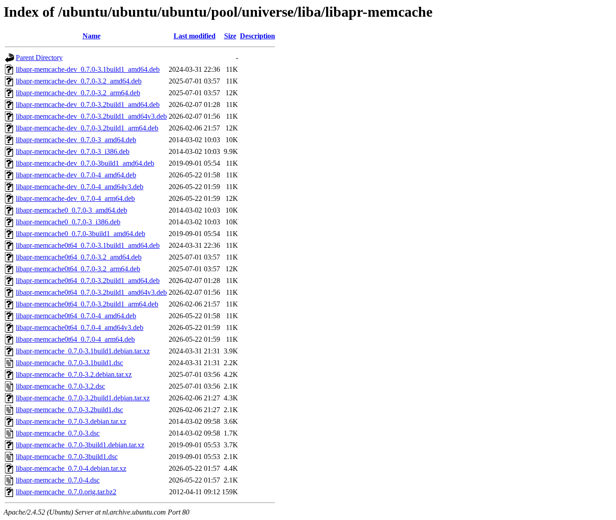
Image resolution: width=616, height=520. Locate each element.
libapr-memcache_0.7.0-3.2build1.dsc (69, 409)
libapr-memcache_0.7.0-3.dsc (58, 433)
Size (230, 36)
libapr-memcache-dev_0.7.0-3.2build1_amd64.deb (88, 104)
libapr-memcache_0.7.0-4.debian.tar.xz (71, 468)
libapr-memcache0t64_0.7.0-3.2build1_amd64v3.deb (91, 292)
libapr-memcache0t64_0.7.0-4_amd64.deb (76, 316)
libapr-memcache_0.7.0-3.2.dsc (60, 386)
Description (257, 36)
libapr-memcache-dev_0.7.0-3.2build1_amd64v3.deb (91, 116)
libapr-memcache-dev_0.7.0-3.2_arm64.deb (78, 93)
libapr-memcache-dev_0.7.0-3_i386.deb (72, 151)
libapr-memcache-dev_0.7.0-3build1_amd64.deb (85, 163)
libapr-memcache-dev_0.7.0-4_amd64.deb (76, 175)
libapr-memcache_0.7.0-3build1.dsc (67, 456)
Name (92, 36)
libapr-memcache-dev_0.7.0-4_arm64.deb (75, 198)
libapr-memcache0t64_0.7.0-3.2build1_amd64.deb (88, 280)
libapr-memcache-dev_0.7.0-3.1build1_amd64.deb (88, 69)
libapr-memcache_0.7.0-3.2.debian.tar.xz (74, 374)
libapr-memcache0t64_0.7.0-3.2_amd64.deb (79, 257)
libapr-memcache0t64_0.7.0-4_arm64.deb (75, 339)
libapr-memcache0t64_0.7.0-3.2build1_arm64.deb (87, 304)
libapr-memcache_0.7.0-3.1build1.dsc (69, 363)
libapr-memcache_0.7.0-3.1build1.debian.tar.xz (83, 351)
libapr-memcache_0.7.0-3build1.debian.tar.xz (80, 445)
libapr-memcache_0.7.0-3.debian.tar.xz (71, 421)
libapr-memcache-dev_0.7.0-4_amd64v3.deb (79, 186)
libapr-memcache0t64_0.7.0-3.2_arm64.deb (78, 269)
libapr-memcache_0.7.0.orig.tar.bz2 (66, 492)
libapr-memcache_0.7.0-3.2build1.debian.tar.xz (83, 398)
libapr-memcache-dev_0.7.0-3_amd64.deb (76, 140)
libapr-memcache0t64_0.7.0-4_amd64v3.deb (79, 327)
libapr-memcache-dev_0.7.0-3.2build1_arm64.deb (87, 128)
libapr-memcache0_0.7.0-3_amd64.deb (71, 210)
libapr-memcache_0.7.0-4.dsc (58, 480)
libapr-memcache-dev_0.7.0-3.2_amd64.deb (79, 81)
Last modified (195, 36)
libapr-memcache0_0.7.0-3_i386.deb (68, 222)
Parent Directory (39, 57)
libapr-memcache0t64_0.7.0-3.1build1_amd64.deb (88, 245)
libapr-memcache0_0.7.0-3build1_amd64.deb (80, 233)
